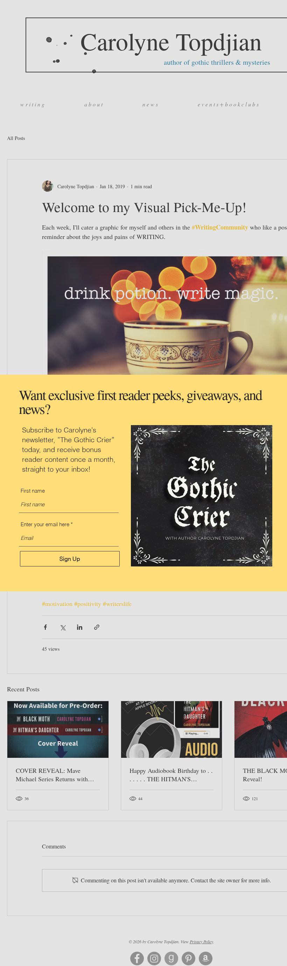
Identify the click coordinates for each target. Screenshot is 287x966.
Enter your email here (45, 524)
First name (33, 490)
